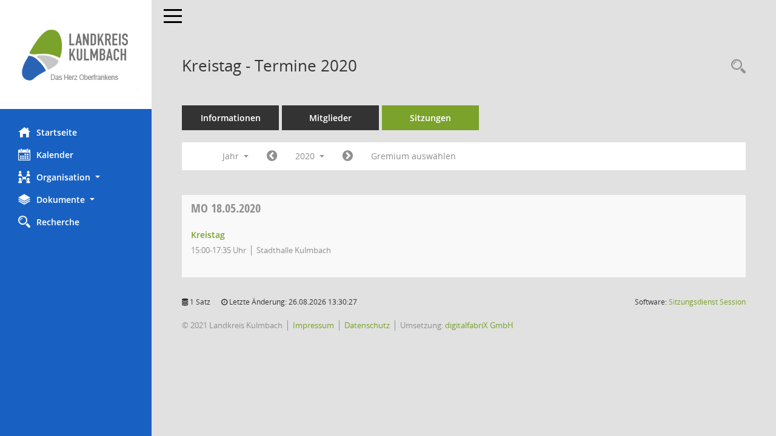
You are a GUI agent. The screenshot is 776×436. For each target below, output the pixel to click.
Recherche (57, 222)
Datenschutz (367, 325)
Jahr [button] (231, 156)
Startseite (56, 132)
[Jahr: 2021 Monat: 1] (347, 156)
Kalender (54, 154)
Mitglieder (330, 118)
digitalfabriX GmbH (479, 325)
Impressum (313, 325)
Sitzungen (430, 118)
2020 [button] (306, 156)
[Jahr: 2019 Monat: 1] (272, 156)
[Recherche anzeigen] (735, 67)
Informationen (231, 118)
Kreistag (208, 234)
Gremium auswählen (413, 156)
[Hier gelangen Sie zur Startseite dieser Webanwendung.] (76, 54)
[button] (76, 177)
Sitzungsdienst (707, 302)
